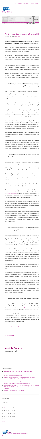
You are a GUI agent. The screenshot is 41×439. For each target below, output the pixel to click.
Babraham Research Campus (26, 307)
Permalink (20, 326)
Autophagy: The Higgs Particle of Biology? (14, 390)
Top (3, 435)
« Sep (3, 421)
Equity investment (14, 326)
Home (15, 3)
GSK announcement (12, 193)
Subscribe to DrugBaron (23, 3)
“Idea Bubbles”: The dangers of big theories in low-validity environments (21, 381)
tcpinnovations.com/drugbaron (20, 433)
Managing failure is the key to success (13, 375)
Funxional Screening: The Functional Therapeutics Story (17, 383)
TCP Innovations (34, 3)
